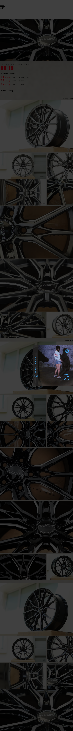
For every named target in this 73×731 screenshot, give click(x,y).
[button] (67, 351)
